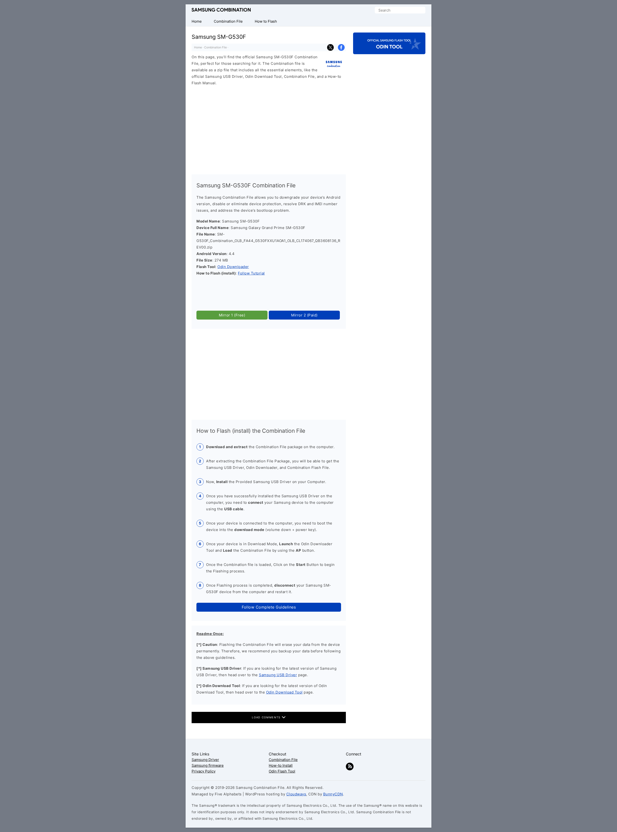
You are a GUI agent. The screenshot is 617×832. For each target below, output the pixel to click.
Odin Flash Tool (282, 771)
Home (198, 47)
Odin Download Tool (284, 692)
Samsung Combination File (221, 10)
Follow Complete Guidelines (269, 607)
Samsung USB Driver (278, 675)
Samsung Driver (205, 759)
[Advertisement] (268, 128)
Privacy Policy (203, 771)
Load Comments (267, 717)
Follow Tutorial (251, 273)
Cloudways (296, 794)
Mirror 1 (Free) (232, 315)
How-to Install (281, 765)
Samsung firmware (208, 765)
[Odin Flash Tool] (389, 50)
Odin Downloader (233, 266)
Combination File (215, 47)
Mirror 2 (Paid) (304, 315)
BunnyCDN (333, 794)
